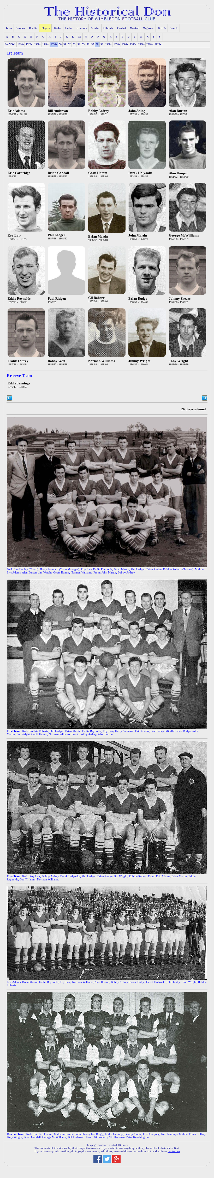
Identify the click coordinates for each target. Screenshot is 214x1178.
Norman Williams (101, 361)
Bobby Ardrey (98, 111)
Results (33, 28)
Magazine (148, 28)
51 (64, 44)
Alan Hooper (178, 173)
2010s (149, 44)
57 (92, 44)
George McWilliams (184, 235)
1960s (108, 44)
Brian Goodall (58, 173)
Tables (57, 28)
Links (68, 28)
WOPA (162, 28)
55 (83, 44)
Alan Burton (178, 111)
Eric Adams (16, 111)
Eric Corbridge (19, 173)
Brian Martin (98, 236)
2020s (158, 44)
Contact (121, 28)
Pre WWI (10, 44)
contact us (174, 1151)
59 (101, 44)
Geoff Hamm (97, 173)
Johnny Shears (180, 298)
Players (45, 28)
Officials (108, 28)
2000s (141, 44)
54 (79, 44)
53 (74, 44)
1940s (45, 44)
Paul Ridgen (57, 298)
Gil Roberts (96, 298)
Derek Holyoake (140, 173)
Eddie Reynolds (19, 298)
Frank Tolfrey (18, 361)
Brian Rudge (137, 298)
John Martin (137, 235)
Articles (95, 28)
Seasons (20, 28)
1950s (54, 44)
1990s (133, 44)
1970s (117, 44)
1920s (29, 44)
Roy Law (14, 235)
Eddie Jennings (19, 383)
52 (69, 44)
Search (173, 28)
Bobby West (56, 361)
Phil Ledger (56, 235)
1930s (37, 44)
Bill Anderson (58, 111)
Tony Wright (178, 361)
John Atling (136, 111)
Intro (9, 28)
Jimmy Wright (139, 361)
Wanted (134, 28)
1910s (20, 44)
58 (97, 44)
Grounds (81, 28)
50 (60, 44)
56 (88, 44)
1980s (125, 44)
